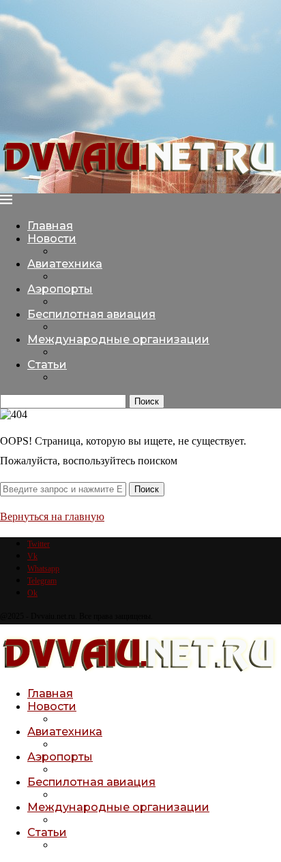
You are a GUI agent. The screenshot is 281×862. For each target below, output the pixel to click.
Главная (50, 225)
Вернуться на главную (52, 516)
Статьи (47, 364)
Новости (51, 238)
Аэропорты (60, 289)
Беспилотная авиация (91, 314)
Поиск (146, 401)
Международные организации (118, 339)
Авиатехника (64, 263)
